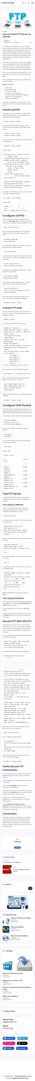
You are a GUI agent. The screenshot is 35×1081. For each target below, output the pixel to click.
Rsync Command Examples (19, 936)
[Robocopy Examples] (6, 929)
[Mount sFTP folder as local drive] (6, 920)
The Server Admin (7, 3)
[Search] (30, 888)
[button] (24, 3)
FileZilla (10, 775)
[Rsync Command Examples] (6, 938)
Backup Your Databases (10, 996)
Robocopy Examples (17, 927)
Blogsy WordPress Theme (21, 1078)
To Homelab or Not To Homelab (12, 862)
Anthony (7, 40)
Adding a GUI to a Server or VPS (12, 980)
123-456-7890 (8, 1028)
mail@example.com (10, 1022)
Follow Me (18, 847)
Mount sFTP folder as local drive (21, 918)
